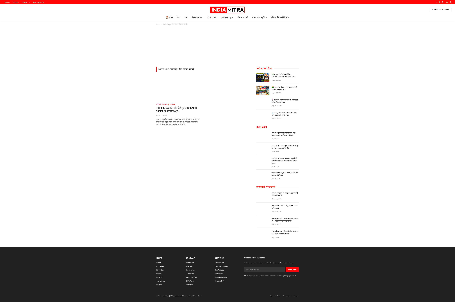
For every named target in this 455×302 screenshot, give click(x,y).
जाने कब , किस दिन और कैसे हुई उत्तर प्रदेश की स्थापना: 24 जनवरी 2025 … (176, 110)
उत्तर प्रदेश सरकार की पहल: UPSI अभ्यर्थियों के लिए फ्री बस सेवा (285, 194)
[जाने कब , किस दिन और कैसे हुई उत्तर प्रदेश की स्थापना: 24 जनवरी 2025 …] (178, 88)
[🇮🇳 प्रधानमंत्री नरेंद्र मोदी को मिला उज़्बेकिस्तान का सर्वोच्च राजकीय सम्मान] (262, 77)
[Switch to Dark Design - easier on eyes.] (447, 2)
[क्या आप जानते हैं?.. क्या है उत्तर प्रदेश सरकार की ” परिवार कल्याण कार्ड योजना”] (262, 221)
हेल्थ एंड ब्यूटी (258, 17)
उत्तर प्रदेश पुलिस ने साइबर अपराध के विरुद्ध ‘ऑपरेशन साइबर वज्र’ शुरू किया (285, 147)
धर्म (185, 17)
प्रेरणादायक (197, 17)
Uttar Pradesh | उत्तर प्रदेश (165, 104)
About (7, 2)
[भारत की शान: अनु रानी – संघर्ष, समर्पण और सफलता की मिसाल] (262, 175)
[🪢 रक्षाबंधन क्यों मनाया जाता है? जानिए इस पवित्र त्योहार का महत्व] (262, 103)
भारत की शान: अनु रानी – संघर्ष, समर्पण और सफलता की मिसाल (285, 174)
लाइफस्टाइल (227, 17)
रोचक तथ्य (212, 17)
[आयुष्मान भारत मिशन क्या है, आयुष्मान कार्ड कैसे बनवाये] (262, 208)
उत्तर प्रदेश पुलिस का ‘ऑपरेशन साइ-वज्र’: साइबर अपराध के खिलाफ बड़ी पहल (284, 134)
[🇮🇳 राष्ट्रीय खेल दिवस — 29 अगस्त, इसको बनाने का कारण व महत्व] (262, 90)
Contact (16, 2)
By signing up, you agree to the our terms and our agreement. (271, 276)
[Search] (450, 2)
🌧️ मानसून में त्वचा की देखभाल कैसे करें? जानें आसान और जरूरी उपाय (284, 114)
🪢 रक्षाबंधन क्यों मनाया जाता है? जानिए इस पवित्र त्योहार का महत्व (285, 101)
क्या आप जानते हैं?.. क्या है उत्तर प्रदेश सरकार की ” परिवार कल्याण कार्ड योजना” (285, 220)
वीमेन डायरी (242, 17)
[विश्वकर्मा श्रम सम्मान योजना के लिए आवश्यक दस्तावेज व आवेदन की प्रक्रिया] (262, 234)
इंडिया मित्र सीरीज (279, 17)
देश (178, 17)
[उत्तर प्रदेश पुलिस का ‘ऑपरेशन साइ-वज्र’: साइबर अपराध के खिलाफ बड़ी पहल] (262, 136)
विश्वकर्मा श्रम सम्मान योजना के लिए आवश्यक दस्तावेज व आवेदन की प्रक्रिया (285, 232)
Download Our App (440, 9)
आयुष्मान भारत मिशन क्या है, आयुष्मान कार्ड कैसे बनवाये (284, 207)
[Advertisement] (227, 45)
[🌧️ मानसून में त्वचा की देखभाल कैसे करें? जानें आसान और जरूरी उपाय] (262, 115)
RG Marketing (196, 296)
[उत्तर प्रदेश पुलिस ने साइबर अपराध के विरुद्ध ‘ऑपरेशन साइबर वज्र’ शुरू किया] (262, 148)
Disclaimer (26, 2)
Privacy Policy (38, 2)
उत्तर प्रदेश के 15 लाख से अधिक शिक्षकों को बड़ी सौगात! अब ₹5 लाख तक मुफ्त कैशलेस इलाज (284, 160)
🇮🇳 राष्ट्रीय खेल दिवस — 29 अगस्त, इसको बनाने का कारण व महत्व (284, 88)
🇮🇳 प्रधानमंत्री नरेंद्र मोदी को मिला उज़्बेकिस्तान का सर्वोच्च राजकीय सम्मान (284, 75)
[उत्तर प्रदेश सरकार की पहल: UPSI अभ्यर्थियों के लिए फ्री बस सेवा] (262, 196)
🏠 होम (169, 17)
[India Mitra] (227, 9)
